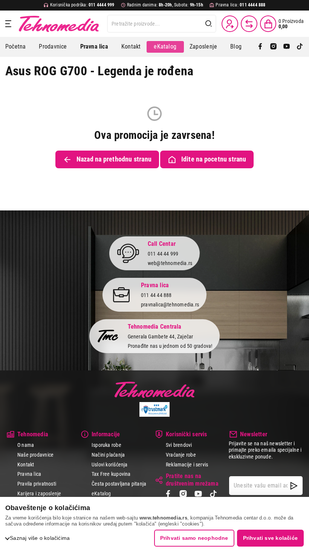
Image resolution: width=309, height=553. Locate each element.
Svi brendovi (179, 445)
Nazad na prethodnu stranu (113, 159)
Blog (236, 46)
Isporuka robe (106, 445)
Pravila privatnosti (36, 484)
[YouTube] (287, 47)
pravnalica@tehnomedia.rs (170, 305)
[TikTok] (300, 47)
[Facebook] (260, 47)
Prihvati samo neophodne (194, 538)
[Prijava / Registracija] (230, 23)
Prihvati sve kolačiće (270, 538)
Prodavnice (53, 46)
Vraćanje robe (181, 455)
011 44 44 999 (163, 254)
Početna (15, 46)
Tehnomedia (58, 23)
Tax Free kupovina (111, 474)
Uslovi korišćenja (110, 465)
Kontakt (131, 46)
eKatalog (165, 46)
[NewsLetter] (293, 485)
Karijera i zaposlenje (39, 494)
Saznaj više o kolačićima (40, 538)
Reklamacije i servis (187, 465)
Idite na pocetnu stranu (213, 159)
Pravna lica (29, 474)
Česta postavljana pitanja (119, 484)
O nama (25, 445)
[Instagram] (273, 47)
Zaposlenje (203, 46)
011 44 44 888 (156, 295)
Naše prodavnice (35, 455)
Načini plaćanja (108, 455)
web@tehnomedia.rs (170, 263)
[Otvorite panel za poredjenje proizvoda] (249, 23)
